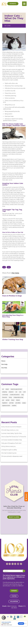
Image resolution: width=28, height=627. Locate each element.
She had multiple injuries (8, 453)
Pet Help (15, 273)
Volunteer (14, 601)
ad (3, 389)
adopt (7, 389)
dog (23, 394)
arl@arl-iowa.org (11, 606)
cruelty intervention (14, 394)
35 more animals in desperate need (11, 456)
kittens (18, 400)
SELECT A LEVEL (14, 517)
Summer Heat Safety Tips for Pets (11, 433)
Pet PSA (4, 368)
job (3, 400)
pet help (11, 402)
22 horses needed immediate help (11, 440)
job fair (7, 400)
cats (9, 267)
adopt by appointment (16, 389)
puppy (24, 402)
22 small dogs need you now (10, 430)
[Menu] (24, 3)
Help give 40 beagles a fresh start (11, 443)
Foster (14, 596)
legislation (4, 402)
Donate (14, 590)
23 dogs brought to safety (9, 449)
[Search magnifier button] (24, 571)
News (3, 361)
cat (4, 267)
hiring (10, 397)
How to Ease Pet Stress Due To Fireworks (13, 436)
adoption (11, 391)
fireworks (4, 397)
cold (24, 391)
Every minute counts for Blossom (11, 426)
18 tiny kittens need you (8, 446)
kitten (12, 400)
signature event (6, 405)
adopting (4, 391)
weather (14, 405)
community (5, 394)
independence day (18, 397)
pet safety (18, 402)
